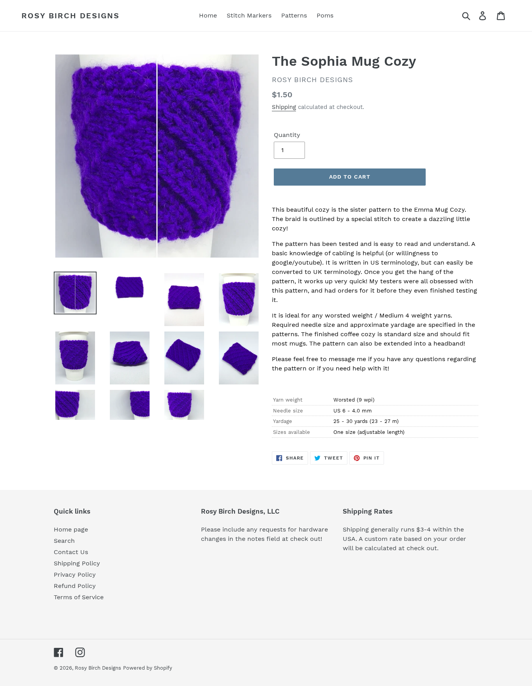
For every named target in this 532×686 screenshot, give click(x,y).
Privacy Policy (75, 574)
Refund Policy (75, 586)
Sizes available (291, 432)
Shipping (284, 107)
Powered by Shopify (147, 668)
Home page (71, 529)
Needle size (288, 411)
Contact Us (71, 552)
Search (64, 540)
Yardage (282, 421)
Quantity (287, 135)
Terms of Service (79, 597)
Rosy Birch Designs (70, 15)
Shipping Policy (77, 563)
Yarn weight (288, 400)
